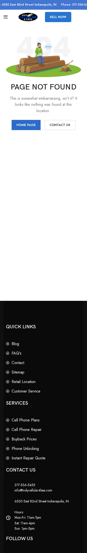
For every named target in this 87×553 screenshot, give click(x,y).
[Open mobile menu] (5, 17)
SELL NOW (58, 17)
